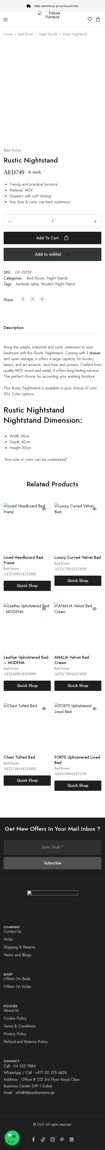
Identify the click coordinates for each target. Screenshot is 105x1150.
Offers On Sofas (17, 986)
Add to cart (48, 238)
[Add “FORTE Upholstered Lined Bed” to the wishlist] (94, 716)
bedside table (27, 284)
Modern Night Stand (58, 284)
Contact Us (12, 931)
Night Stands (48, 34)
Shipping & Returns (19, 947)
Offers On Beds (17, 979)
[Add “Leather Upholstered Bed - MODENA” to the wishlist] (44, 616)
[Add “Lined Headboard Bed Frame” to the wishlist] (44, 516)
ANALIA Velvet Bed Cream (71, 660)
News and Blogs (17, 955)
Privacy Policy (15, 1034)
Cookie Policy (15, 1018)
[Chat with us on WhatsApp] (12, 1138)
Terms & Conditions (20, 1026)
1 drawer (93, 353)
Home (8, 34)
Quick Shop (27, 586)
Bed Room (25, 34)
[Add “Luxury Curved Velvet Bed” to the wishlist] (94, 516)
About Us (11, 1010)
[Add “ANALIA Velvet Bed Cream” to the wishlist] (94, 616)
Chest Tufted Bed (19, 757)
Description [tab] (14, 327)
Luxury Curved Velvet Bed (77, 557)
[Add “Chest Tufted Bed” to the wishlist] (44, 716)
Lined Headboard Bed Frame (23, 560)
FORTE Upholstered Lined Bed (77, 759)
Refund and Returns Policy (26, 1041)
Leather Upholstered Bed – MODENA (26, 660)
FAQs (8, 939)
